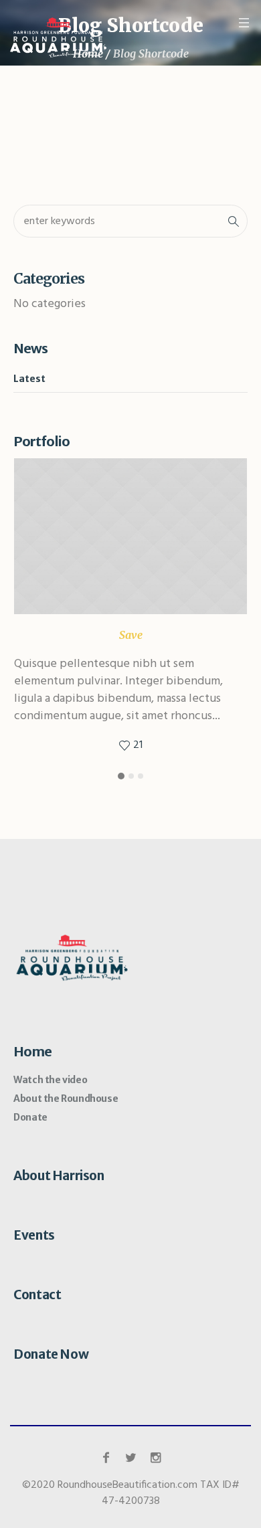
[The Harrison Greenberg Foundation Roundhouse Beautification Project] (58, 37)
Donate (30, 1117)
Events (34, 1235)
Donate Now (50, 1354)
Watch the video (50, 1080)
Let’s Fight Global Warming (109, 611)
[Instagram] (155, 1457)
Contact (37, 1294)
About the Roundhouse (65, 1098)
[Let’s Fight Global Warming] (130, 536)
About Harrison (58, 1175)
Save (131, 635)
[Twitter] (130, 1457)
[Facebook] (105, 1457)
